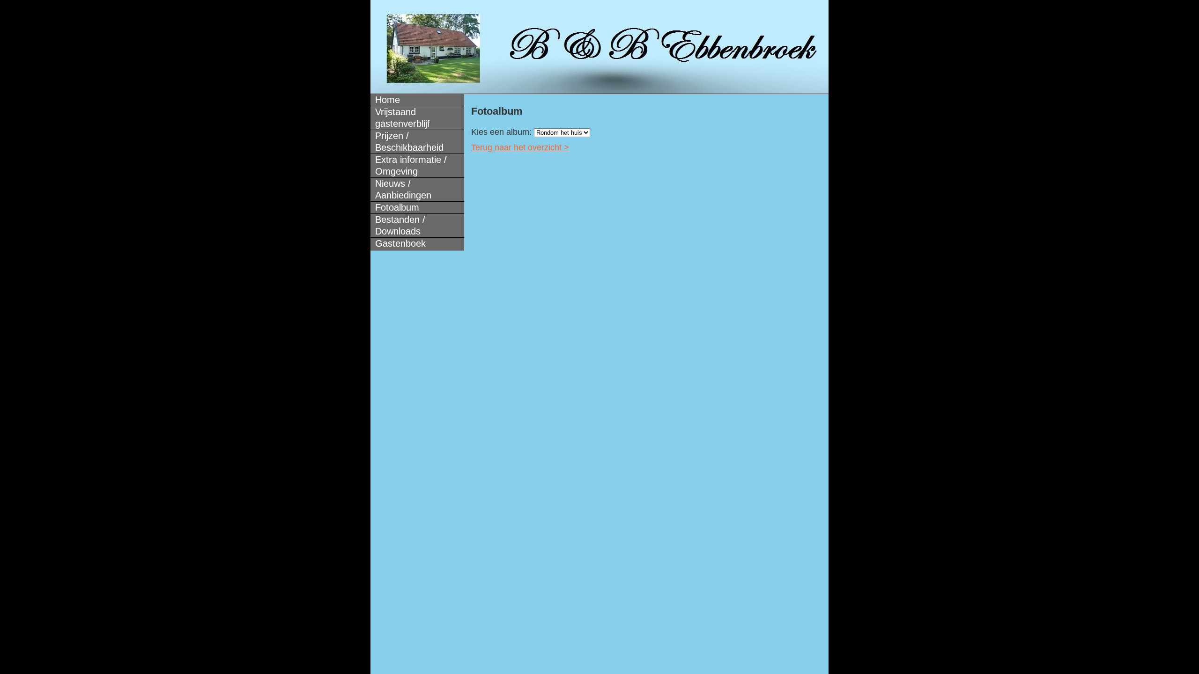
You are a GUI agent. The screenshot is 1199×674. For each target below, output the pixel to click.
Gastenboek (400, 243)
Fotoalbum (397, 207)
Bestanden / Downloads (400, 225)
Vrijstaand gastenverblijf (402, 118)
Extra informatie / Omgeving (411, 165)
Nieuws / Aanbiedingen (403, 189)
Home (387, 100)
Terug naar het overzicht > (520, 147)
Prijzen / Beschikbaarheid (409, 142)
